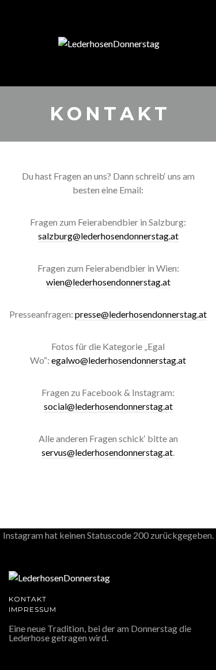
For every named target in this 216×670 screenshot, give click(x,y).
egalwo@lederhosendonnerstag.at (118, 360)
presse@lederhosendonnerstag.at (141, 314)
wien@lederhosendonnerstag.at (108, 281)
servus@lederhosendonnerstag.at (107, 452)
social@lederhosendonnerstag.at (108, 406)
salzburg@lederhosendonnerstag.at (108, 235)
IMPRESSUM (32, 609)
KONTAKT (28, 599)
